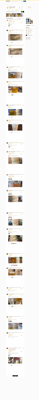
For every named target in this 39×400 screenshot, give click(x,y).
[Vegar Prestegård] (13, 243)
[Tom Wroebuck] (12, 306)
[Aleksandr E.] (13, 265)
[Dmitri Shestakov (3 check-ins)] (32, 21)
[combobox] (30, 1)
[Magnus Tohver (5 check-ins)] (27, 19)
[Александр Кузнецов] (12, 243)
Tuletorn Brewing (18, 19)
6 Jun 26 (9, 164)
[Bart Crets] (11, 277)
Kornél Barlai (9, 174)
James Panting (10, 66)
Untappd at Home (11, 30)
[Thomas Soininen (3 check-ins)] (30, 21)
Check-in (21, 11)
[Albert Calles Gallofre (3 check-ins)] (30, 19)
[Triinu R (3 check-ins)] (27, 23)
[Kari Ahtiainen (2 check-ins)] (28, 23)
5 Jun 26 (9, 187)
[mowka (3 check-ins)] (27, 21)
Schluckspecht (10, 20)
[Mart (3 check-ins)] (32, 19)
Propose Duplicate (29, 7)
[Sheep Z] (11, 117)
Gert (8, 316)
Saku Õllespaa (10, 45)
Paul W (9, 267)
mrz (8, 19)
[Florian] (11, 365)
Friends (22, 18)
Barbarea (10, 120)
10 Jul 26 (9, 93)
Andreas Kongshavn (10, 81)
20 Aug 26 (9, 27)
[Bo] (12, 265)
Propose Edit (29, 6)
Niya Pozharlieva (10, 332)
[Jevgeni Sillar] (11, 132)
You (23, 18)
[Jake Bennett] (11, 306)
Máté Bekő (9, 212)
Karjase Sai (12, 105)
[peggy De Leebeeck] (12, 277)
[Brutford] (11, 265)
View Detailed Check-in (12, 27)
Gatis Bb (9, 287)
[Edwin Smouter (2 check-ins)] (32, 23)
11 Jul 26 (9, 55)
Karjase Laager (13, 19)
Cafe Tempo (12, 67)
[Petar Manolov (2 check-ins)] (30, 23)
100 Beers (12, 334)
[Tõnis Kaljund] (11, 42)
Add (23, 11)
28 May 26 (9, 291)
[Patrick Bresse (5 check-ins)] (28, 19)
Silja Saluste (9, 142)
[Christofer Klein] (11, 56)
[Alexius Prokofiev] (11, 243)
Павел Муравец (10, 151)
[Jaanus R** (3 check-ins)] (28, 21)
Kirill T (9, 253)
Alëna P (9, 228)
